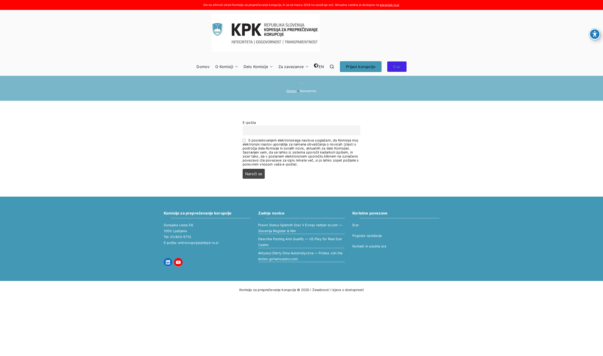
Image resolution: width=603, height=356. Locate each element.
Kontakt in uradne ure (369, 246)
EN (321, 66)
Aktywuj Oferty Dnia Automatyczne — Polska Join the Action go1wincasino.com (300, 256)
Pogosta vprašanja (367, 236)
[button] (235, 66)
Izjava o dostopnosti (347, 290)
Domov (203, 66)
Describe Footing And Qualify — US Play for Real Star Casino (300, 242)
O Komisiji (224, 66)
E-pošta (249, 123)
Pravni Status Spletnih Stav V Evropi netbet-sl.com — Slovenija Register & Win (300, 228)
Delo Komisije (256, 66)
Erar (397, 66)
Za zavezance (291, 66)
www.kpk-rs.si (389, 5)
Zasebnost (320, 290)
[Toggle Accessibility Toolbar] (594, 34)
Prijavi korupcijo (360, 66)
